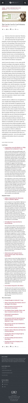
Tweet (5, 29)
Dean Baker (8, 256)
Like (8, 29)
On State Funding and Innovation (13, 337)
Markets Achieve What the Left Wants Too (15, 329)
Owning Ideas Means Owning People (14, 333)
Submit (13, 29)
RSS (5, 386)
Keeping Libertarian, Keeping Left (13, 341)
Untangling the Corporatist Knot (13, 221)
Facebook (6, 381)
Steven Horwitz (8, 223)
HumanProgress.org (7, 372)
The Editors (20, 285)
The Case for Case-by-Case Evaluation (14, 323)
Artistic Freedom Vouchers (11, 327)
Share (18, 29)
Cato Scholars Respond (10, 285)
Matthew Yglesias (5, 26)
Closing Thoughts (9, 300)
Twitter (6, 384)
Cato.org (4, 368)
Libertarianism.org (6, 370)
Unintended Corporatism (11, 314)
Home (3, 8)
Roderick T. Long (18, 149)
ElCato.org (5, 375)
